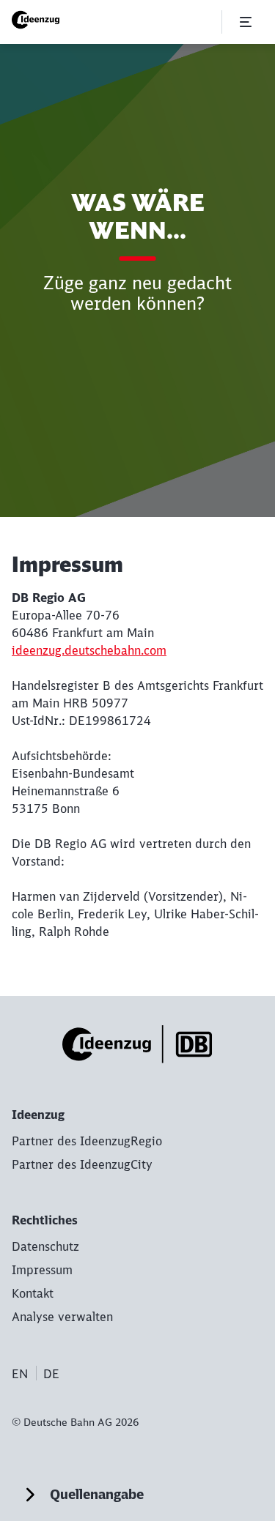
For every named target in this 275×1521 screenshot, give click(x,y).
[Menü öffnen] (245, 22)
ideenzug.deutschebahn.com (89, 650)
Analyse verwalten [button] (62, 1316)
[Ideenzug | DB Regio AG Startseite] (39, 20)
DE (51, 1373)
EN (20, 1373)
